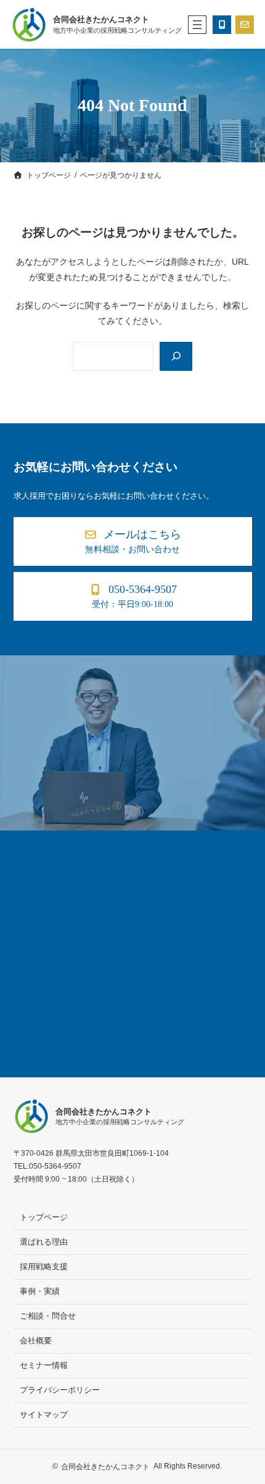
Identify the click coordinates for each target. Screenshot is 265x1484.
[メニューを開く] (197, 24)
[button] (133, 541)
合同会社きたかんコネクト (101, 19)
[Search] (176, 356)
